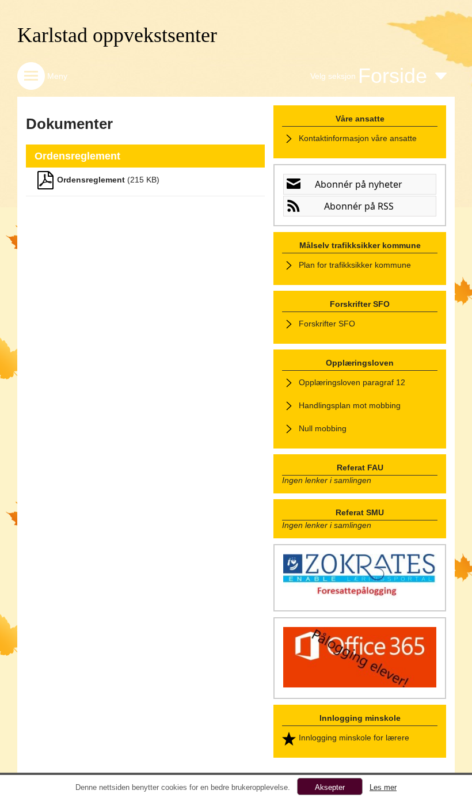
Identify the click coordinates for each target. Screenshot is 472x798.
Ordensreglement (91, 179)
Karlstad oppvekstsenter (117, 35)
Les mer (383, 787)
